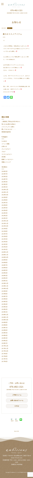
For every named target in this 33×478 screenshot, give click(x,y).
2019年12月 (5, 283)
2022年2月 (5, 215)
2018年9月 (5, 322)
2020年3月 (5, 275)
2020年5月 (5, 270)
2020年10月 (5, 257)
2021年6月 (5, 236)
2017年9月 (5, 353)
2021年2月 (5, 247)
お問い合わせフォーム (16, 400)
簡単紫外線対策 (6, 132)
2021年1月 (5, 249)
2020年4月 (5, 273)
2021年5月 (5, 239)
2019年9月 (5, 291)
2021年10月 (5, 226)
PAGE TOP (16, 431)
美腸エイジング (6, 162)
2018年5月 (5, 332)
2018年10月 (5, 319)
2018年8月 (5, 325)
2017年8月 (5, 356)
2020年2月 (5, 278)
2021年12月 (5, 221)
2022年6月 (5, 205)
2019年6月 (5, 299)
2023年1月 (5, 187)
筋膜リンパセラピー (7, 159)
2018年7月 (5, 327)
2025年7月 (5, 174)
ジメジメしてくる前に (8, 126)
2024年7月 (5, 179)
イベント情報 (5, 144)
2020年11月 (5, 254)
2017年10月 (5, 351)
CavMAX (4, 141)
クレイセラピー (6, 149)
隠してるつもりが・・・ (9, 129)
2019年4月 (5, 304)
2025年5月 (5, 176)
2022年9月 (5, 197)
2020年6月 (5, 267)
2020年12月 (5, 252)
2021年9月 (5, 228)
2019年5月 (5, 301)
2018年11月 (5, 317)
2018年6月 (5, 330)
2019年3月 (5, 306)
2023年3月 (5, 181)
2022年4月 (5, 210)
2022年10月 (5, 194)
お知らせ (4, 146)
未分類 (4, 156)
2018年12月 (5, 314)
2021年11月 (5, 223)
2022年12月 (5, 189)
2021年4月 (5, 241)
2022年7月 (5, 202)
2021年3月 (5, 244)
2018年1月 (5, 343)
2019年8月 (5, 293)
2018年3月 (5, 338)
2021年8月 (5, 231)
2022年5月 (5, 207)
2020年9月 (5, 260)
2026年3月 (5, 171)
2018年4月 (5, 335)
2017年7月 (5, 359)
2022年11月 (5, 192)
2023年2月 (5, 184)
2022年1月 (5, 218)
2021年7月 (5, 234)
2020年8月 (5, 262)
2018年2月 (5, 340)
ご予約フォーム (16, 395)
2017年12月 (5, 346)
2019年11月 (5, 286)
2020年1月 (5, 280)
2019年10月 (5, 288)
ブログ (4, 151)
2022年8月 (5, 200)
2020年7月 (5, 265)
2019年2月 (5, 309)
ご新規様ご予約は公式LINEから (11, 121)
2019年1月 (5, 312)
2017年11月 (5, 348)
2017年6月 (5, 361)
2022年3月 (5, 213)
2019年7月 (5, 296)
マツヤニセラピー (7, 154)
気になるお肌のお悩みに (9, 124)
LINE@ (17, 406)
